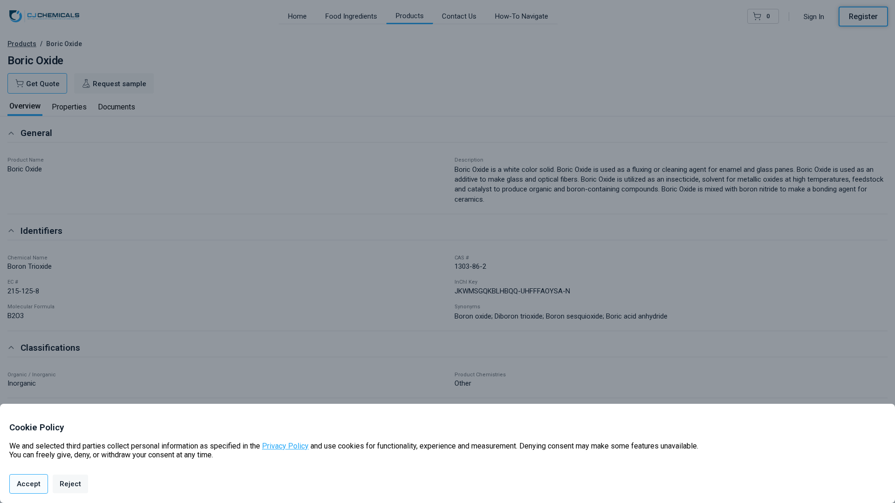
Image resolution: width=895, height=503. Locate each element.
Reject (70, 484)
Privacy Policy (285, 446)
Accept (29, 484)
